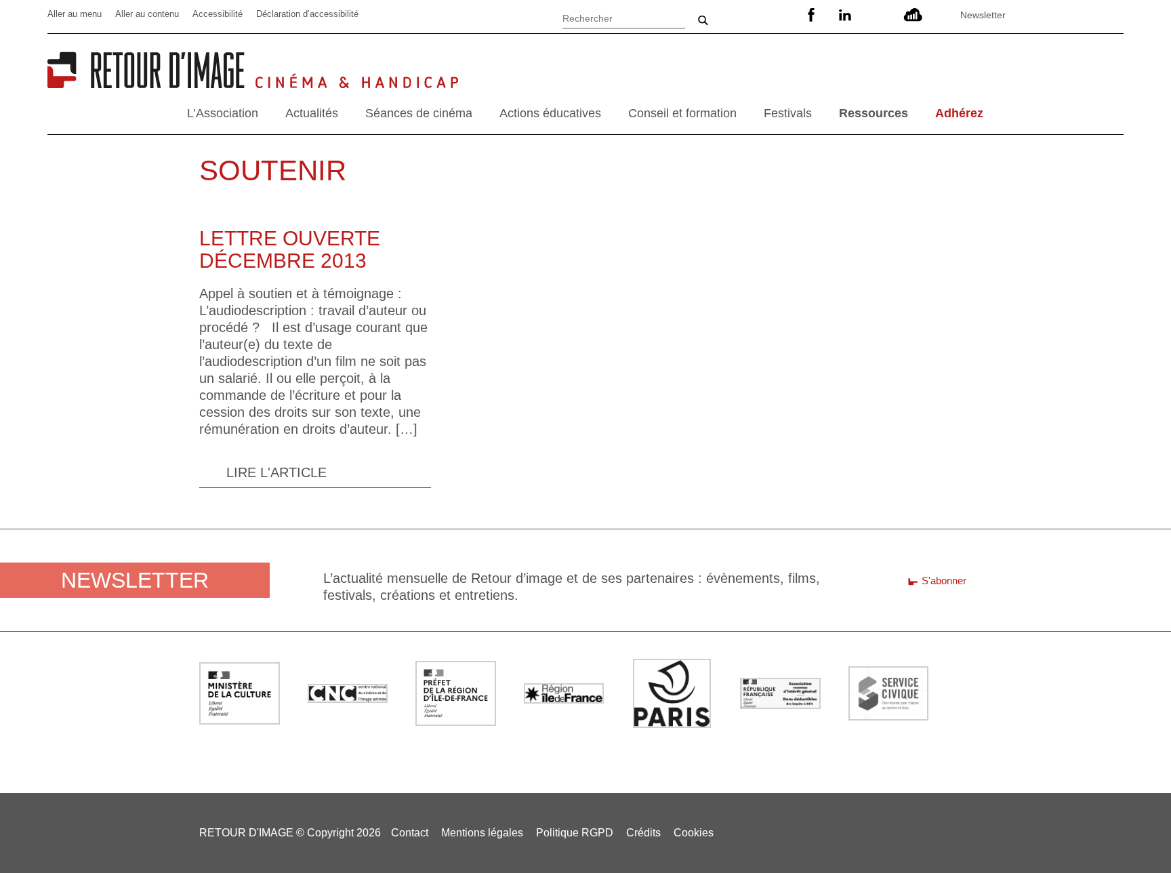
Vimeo (879, 15)
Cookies (694, 832)
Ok (702, 20)
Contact (409, 832)
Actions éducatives (550, 113)
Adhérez (959, 113)
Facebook (811, 15)
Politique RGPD (574, 832)
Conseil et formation (682, 113)
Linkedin (845, 15)
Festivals (788, 113)
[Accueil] (151, 83)
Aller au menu (74, 14)
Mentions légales (482, 832)
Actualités (311, 113)
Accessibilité (217, 14)
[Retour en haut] (1132, 832)
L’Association (222, 113)
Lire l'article (276, 472)
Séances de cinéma (418, 113)
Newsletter (983, 14)
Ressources (873, 113)
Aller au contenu (147, 14)
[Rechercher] (623, 16)
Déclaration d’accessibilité (307, 14)
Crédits (643, 832)
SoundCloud (913, 15)
